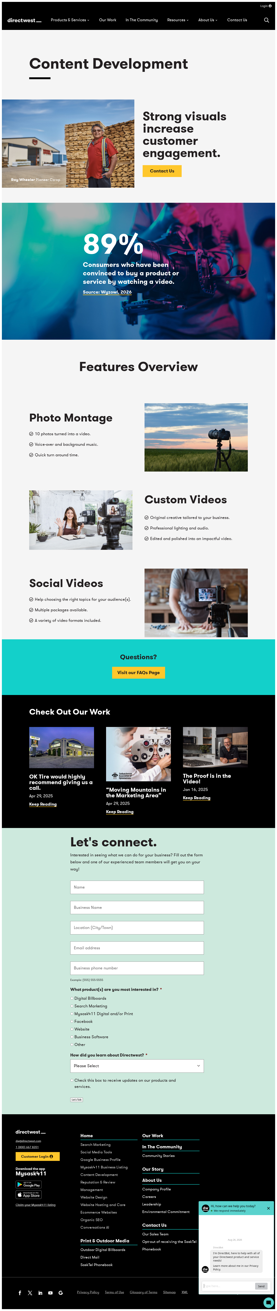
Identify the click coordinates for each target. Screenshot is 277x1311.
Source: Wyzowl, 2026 (107, 292)
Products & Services (68, 20)
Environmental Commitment (166, 1211)
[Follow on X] (30, 1293)
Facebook (83, 1021)
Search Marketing (90, 1006)
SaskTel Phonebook (96, 1264)
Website (82, 1029)
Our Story (153, 1169)
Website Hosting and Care (102, 1204)
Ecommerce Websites (98, 1212)
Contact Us (237, 20)
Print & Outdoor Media (104, 1241)
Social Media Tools (96, 1152)
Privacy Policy (88, 1292)
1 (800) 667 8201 (27, 1147)
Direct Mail (89, 1257)
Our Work (107, 20)
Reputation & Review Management (97, 1186)
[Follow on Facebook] (20, 1293)
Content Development (99, 1174)
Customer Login (35, 1156)
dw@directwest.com (28, 1141)
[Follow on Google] (60, 1293)
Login (264, 6)
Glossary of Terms (143, 1292)
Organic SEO (91, 1219)
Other (79, 1044)
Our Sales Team (155, 1234)
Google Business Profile (100, 1159)
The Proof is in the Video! (207, 778)
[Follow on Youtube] (50, 1293)
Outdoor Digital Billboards (102, 1249)
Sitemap (169, 1292)
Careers (149, 1196)
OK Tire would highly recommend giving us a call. (61, 782)
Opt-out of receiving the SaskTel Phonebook (169, 1245)
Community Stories (158, 1155)
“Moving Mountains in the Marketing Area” (136, 792)
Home (86, 1136)
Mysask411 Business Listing (104, 1167)
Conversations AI (94, 1227)
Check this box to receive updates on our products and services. (125, 1083)
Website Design (93, 1197)
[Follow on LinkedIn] (40, 1293)
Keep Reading (43, 804)
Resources (176, 20)
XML (185, 1292)
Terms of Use (114, 1292)
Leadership (151, 1204)
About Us (206, 20)
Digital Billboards (90, 998)
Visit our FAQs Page (138, 673)
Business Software (91, 1037)
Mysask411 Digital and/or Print (103, 1014)
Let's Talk (76, 1099)
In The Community (142, 20)
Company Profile (156, 1189)
